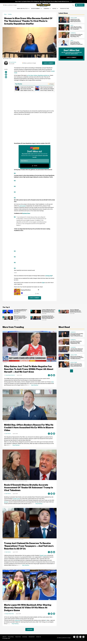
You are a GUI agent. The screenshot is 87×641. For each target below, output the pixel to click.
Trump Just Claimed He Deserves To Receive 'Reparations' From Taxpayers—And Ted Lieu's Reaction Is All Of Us (29, 546)
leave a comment (48, 63)
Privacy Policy (11, 636)
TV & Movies (73, 347)
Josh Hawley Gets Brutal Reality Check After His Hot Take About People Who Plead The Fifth (48, 318)
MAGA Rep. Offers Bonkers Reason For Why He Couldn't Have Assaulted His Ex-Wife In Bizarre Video (28, 428)
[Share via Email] (6, 77)
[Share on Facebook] (6, 72)
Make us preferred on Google (11, 5)
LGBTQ (71, 25)
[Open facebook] (74, 637)
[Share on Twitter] (6, 75)
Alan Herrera (8, 433)
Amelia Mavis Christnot (10, 375)
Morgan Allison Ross (9, 613)
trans (52, 381)
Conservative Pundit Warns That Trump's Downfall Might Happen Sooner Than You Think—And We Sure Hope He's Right (27, 90)
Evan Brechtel (13, 62)
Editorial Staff (32, 636)
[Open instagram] (83, 637)
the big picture (64, 8)
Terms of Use (18, 636)
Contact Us (38, 636)
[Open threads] (80, 637)
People (54, 8)
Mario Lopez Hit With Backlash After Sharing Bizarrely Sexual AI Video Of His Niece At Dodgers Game (27, 608)
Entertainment (35, 8)
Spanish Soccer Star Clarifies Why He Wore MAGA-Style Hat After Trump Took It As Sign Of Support (76, 21)
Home (5, 14)
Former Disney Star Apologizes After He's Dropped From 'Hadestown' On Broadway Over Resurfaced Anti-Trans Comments (76, 45)
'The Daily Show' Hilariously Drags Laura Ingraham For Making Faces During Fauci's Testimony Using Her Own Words (76, 351)
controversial (22, 205)
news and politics (22, 8)
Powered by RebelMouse (79, 638)
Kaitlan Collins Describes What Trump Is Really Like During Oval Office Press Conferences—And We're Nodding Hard (76, 366)
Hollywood (17, 620)
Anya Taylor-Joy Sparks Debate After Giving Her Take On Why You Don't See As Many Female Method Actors (42, 1)
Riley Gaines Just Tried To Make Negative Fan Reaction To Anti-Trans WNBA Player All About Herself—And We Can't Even (28, 369)
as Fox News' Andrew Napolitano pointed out (38, 75)
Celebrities (73, 32)
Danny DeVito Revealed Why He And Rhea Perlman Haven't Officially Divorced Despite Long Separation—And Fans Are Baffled (76, 336)
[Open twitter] (77, 637)
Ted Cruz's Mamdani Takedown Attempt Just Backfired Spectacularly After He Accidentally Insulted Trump (75, 312)
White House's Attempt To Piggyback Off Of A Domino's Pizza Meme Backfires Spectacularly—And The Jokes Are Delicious (76, 358)
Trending (46, 8)
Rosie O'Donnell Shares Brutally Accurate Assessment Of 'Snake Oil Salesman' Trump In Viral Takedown (28, 488)
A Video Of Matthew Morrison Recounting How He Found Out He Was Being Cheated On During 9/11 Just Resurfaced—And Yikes (48, 312)
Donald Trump (73, 17)
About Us (4, 636)
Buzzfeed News (26, 213)
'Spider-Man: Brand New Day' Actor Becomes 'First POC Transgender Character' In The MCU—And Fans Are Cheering (76, 29)
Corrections (24, 636)
